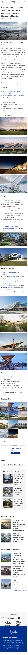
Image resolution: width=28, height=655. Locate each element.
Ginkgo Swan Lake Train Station (11, 276)
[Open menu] (2, 2)
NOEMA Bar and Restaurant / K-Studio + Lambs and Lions (18, 502)
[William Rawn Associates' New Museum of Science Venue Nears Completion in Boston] (6, 584)
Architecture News (12, 464)
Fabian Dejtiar (16, 448)
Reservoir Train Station (9, 272)
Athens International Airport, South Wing (13, 95)
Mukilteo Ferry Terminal (9, 287)
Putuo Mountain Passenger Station (12, 281)
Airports (13, 57)
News (4, 464)
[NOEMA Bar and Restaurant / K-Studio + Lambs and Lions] (8, 503)
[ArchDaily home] (13, 2)
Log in (23, 1)
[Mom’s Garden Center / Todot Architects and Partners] (8, 492)
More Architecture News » (19, 590)
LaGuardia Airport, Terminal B (10, 113)
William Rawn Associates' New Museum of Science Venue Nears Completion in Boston (19, 584)
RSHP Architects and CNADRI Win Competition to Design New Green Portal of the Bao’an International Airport (19, 525)
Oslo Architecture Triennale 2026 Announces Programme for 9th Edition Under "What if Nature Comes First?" (19, 558)
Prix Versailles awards (13, 48)
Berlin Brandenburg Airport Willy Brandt (13, 91)
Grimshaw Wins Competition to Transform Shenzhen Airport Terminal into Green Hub (18, 538)
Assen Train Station (8, 285)
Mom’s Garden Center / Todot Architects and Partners (18, 491)
